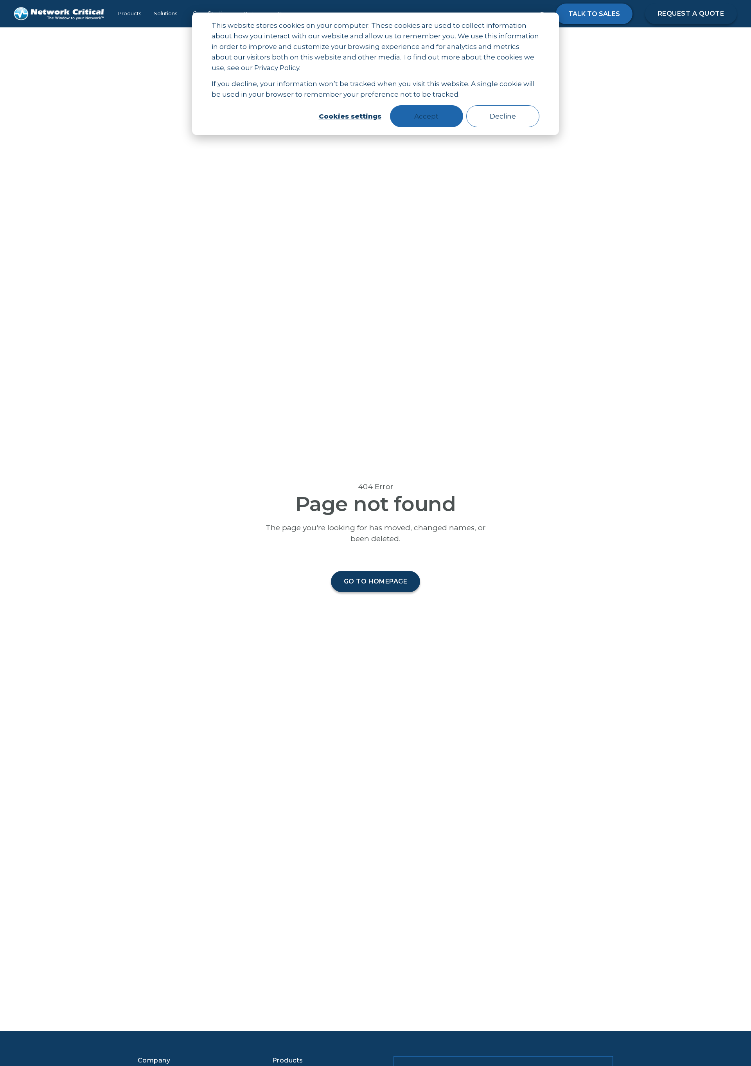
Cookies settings (350, 116)
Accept (426, 116)
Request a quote (691, 13)
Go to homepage (376, 581)
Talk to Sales (594, 14)
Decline (503, 116)
